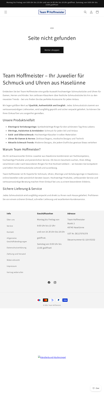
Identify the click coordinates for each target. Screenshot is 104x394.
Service (10, 226)
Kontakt (10, 232)
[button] (6, 12)
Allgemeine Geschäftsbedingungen (17, 240)
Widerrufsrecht (13, 260)
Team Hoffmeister (54, 305)
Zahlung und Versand (16, 254)
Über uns (11, 219)
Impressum (12, 266)
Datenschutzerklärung (16, 247)
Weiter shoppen (52, 50)
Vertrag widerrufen (15, 272)
